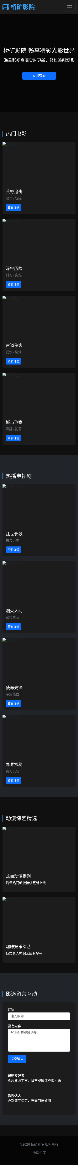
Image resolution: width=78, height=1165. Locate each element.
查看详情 (13, 207)
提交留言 (17, 1059)
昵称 (11, 1010)
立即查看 (39, 76)
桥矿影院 (22, 7)
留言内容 (14, 1026)
